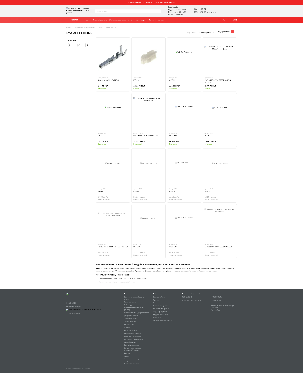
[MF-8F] (220, 112)
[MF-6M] (148, 168)
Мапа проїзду (215, 310)
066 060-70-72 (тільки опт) (205, 12)
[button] (301, 2)
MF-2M (136, 80)
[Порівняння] (229, 11)
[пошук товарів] (159, 11)
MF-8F (207, 136)
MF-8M (172, 80)
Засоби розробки (130, 321)
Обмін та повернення (117, 20)
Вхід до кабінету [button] (159, 297)
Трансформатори (130, 319)
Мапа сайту (157, 317)
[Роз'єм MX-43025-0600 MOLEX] (148, 112)
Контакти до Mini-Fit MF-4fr (108, 80)
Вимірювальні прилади (132, 333)
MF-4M (100, 191)
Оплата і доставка (100, 20)
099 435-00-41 (200, 9)
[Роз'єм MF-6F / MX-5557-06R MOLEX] (113, 223)
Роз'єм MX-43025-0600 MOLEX (145, 136)
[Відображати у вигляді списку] (235, 31)
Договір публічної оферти (162, 320)
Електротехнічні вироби (132, 336)
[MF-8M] (184, 57)
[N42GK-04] (184, 223)
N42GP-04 (173, 136)
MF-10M (172, 191)
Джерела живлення (131, 316)
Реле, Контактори (130, 330)
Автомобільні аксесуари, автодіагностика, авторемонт (134, 360)
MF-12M (136, 247)
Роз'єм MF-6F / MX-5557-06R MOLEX (113, 247)
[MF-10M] (184, 168)
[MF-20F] (113, 112)
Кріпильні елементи (131, 302)
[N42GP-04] (184, 112)
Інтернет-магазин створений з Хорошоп (78, 368)
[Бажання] (222, 11)
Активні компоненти (131, 342)
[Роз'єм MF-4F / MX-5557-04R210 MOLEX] (220, 57)
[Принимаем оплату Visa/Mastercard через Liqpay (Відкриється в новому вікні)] (83, 309)
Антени (126, 356)
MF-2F (207, 191)
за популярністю (205, 32)
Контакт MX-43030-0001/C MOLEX (218, 247)
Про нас (88, 20)
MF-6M (136, 191)
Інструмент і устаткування (133, 339)
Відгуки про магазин (156, 20)
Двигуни (127, 353)
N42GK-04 (173, 247)
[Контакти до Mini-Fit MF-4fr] (113, 57)
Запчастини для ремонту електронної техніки (133, 349)
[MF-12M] (148, 223)
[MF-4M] (113, 168)
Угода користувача (160, 312)
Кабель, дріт (128, 305)
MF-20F (101, 136)
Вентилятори (129, 324)
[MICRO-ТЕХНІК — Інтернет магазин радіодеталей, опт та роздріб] (78, 296)
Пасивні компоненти (131, 345)
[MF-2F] (220, 168)
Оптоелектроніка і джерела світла (136, 313)
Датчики (127, 327)
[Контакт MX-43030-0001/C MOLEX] (220, 223)
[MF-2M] (148, 57)
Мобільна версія (74, 314)
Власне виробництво (131, 364)
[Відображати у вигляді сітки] (232, 31)
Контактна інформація (136, 20)
